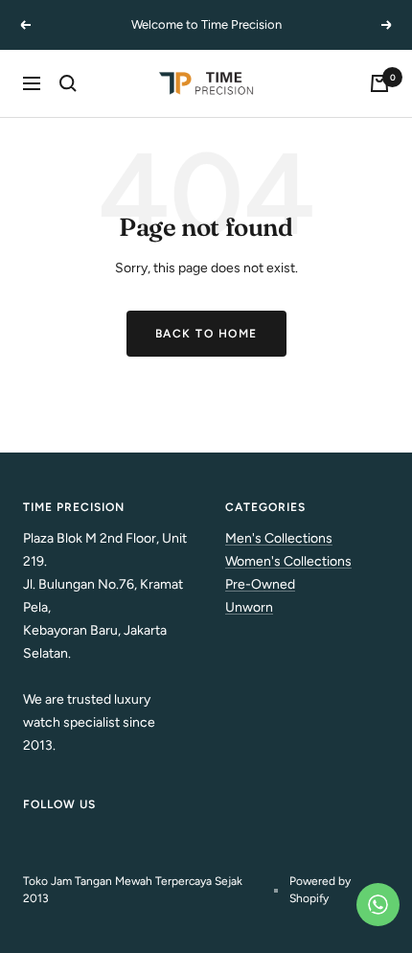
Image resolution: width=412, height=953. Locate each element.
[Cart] (379, 83)
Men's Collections (278, 538)
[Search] (68, 83)
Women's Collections (288, 561)
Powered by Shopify (320, 889)
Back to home (206, 333)
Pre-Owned (260, 584)
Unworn (249, 607)
